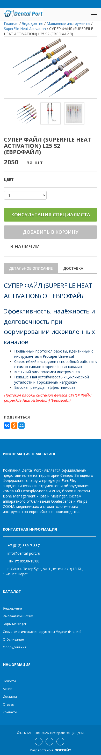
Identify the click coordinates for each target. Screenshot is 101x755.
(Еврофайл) (59, 400)
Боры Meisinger (14, 624)
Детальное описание (31, 268)
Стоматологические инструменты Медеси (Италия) (42, 631)
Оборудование (14, 647)
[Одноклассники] (14, 425)
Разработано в (42, 750)
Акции (7, 689)
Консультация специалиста (50, 214)
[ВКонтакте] (7, 425)
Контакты (10, 712)
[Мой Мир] (21, 425)
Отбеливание (13, 639)
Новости (9, 681)
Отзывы (9, 704)
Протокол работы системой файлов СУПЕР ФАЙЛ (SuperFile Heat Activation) (47, 398)
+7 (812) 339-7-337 (24, 545)
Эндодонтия (12, 608)
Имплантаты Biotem (18, 616)
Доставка (73, 268)
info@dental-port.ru (24, 553)
